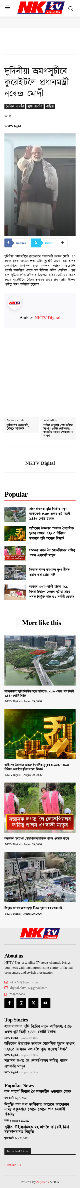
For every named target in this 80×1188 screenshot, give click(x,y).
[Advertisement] (40, 368)
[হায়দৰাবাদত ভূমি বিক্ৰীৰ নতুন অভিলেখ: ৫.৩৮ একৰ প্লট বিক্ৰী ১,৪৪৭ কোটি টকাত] (15, 514)
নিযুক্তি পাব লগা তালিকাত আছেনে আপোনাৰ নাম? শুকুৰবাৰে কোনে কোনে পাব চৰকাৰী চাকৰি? (36, 1109)
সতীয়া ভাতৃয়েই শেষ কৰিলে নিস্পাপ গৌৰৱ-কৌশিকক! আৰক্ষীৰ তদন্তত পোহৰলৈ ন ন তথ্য (58, 431)
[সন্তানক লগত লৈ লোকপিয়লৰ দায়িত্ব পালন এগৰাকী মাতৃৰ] (15, 553)
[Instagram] (21, 1003)
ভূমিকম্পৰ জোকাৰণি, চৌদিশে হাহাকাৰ (18, 427)
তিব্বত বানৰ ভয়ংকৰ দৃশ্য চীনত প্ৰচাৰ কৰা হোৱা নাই (49, 572)
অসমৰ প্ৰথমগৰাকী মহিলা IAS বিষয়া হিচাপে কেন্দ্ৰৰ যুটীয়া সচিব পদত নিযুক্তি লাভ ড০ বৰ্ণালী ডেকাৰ (51, 591)
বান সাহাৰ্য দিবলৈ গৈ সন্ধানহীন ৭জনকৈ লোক (37, 1092)
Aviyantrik (43, 1182)
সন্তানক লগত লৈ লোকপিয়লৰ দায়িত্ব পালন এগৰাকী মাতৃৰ (52, 553)
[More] (63, 242)
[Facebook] (9, 1003)
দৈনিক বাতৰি (15, 106)
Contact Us (12, 1164)
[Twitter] (33, 1003)
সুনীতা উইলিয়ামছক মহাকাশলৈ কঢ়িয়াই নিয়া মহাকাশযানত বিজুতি (36, 1130)
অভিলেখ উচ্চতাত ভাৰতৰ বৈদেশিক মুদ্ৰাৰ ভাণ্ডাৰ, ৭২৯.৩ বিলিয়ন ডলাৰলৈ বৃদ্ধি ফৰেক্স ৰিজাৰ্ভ (51, 533)
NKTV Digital (14, 126)
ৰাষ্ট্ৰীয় (50, 106)
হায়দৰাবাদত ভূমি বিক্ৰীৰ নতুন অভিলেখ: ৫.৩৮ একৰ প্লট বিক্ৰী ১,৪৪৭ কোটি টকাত (49, 514)
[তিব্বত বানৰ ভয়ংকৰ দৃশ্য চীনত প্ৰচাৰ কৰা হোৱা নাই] (15, 572)
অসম (6, 1121)
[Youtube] (45, 1003)
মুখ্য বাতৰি (35, 106)
